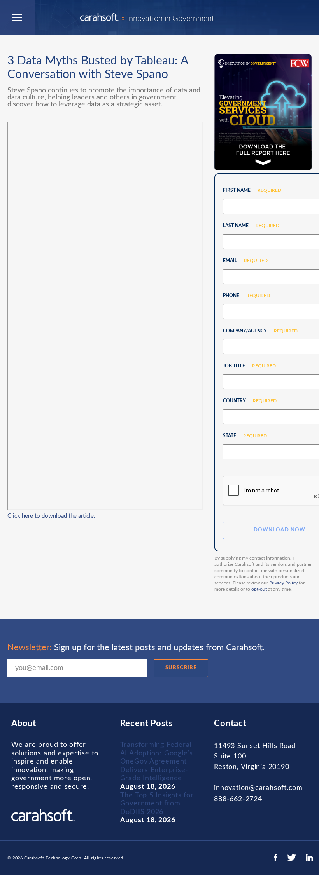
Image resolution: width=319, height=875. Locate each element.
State (242, 435)
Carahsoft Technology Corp (52, 858)
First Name (249, 190)
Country (247, 400)
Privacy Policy (283, 583)
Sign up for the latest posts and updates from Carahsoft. (136, 647)
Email (242, 260)
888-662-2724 (238, 799)
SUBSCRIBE (180, 667)
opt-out (259, 589)
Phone (243, 295)
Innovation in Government (167, 19)
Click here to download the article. (51, 516)
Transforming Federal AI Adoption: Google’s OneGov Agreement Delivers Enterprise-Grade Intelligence (156, 761)
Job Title (246, 366)
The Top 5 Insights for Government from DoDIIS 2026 (157, 804)
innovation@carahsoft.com (258, 788)
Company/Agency (257, 331)
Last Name (248, 225)
